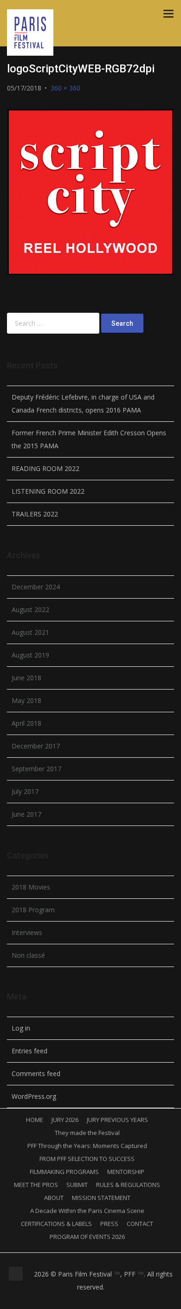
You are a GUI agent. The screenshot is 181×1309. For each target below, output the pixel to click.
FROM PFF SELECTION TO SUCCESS (87, 1158)
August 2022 (30, 609)
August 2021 (30, 632)
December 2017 (36, 746)
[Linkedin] (96, 1300)
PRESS (109, 1223)
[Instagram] (84, 1300)
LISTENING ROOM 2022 (48, 491)
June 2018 (26, 677)
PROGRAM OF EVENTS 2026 (87, 1236)
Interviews (27, 932)
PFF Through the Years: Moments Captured (87, 1145)
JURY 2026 (65, 1120)
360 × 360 (65, 88)
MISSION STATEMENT (101, 1197)
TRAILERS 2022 (35, 513)
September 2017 (36, 768)
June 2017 (26, 814)
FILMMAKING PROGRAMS (64, 1171)
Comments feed (36, 1073)
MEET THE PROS (36, 1184)
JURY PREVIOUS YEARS (117, 1120)
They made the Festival (87, 1132)
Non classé (28, 955)
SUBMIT (77, 1184)
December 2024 (36, 586)
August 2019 (30, 655)
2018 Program (33, 909)
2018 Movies (31, 887)
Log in (21, 1028)
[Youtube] (107, 1300)
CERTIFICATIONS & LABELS (56, 1223)
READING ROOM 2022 (45, 468)
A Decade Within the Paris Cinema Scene (87, 1210)
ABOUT (54, 1197)
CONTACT (140, 1223)
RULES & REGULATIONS (128, 1184)
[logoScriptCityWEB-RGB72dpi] (90, 192)
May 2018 (26, 700)
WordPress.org (34, 1096)
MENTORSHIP (125, 1171)
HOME (34, 1120)
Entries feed (29, 1050)
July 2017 (25, 791)
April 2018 (26, 723)
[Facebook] (73, 1300)
